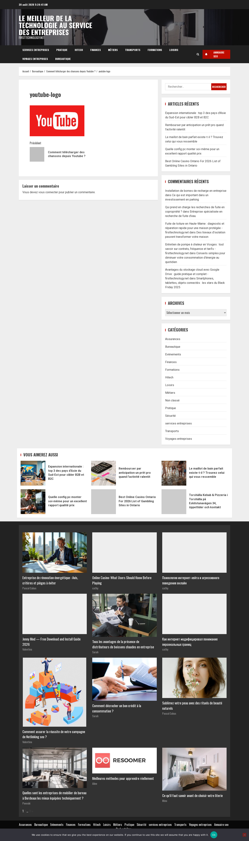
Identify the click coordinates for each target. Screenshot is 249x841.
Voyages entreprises (35, 59)
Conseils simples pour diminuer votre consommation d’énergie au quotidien (195, 257)
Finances (95, 50)
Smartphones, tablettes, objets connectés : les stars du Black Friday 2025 (195, 283)
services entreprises (35, 50)
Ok (213, 834)
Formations (155, 50)
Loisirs (173, 50)
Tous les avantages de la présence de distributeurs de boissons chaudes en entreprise (123, 644)
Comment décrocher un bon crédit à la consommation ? (116, 708)
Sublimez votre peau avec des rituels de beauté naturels (192, 705)
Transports (132, 50)
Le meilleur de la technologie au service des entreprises (55, 25)
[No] (244, 835)
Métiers (113, 50)
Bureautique (63, 59)
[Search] (198, 54)
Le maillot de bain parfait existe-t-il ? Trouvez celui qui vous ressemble (174, 473)
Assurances (172, 339)
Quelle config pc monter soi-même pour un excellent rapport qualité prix (33, 501)
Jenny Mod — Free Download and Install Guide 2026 (51, 641)
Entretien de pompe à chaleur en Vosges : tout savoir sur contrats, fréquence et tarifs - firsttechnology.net (194, 249)
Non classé (172, 400)
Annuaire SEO (218, 54)
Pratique (61, 50)
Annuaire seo (221, 824)
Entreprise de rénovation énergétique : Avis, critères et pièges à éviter (50, 580)
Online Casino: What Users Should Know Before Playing (121, 580)
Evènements (173, 354)
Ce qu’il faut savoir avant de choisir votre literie (192, 795)
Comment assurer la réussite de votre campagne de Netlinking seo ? (53, 734)
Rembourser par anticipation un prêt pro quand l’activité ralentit (103, 473)
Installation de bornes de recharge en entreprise (195, 190)
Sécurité (170, 415)
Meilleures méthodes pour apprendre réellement (123, 778)
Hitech (79, 50)
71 (30, 811)
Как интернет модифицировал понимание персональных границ (190, 641)
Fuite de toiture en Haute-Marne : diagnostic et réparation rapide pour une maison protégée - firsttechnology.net (194, 228)
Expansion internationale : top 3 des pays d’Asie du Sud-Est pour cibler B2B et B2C (33, 473)
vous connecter (48, 192)
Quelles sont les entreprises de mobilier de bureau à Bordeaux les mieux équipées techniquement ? (54, 795)
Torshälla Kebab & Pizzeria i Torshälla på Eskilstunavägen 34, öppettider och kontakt (174, 501)
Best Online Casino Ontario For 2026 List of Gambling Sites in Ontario (103, 501)
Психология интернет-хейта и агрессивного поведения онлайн (190, 580)
